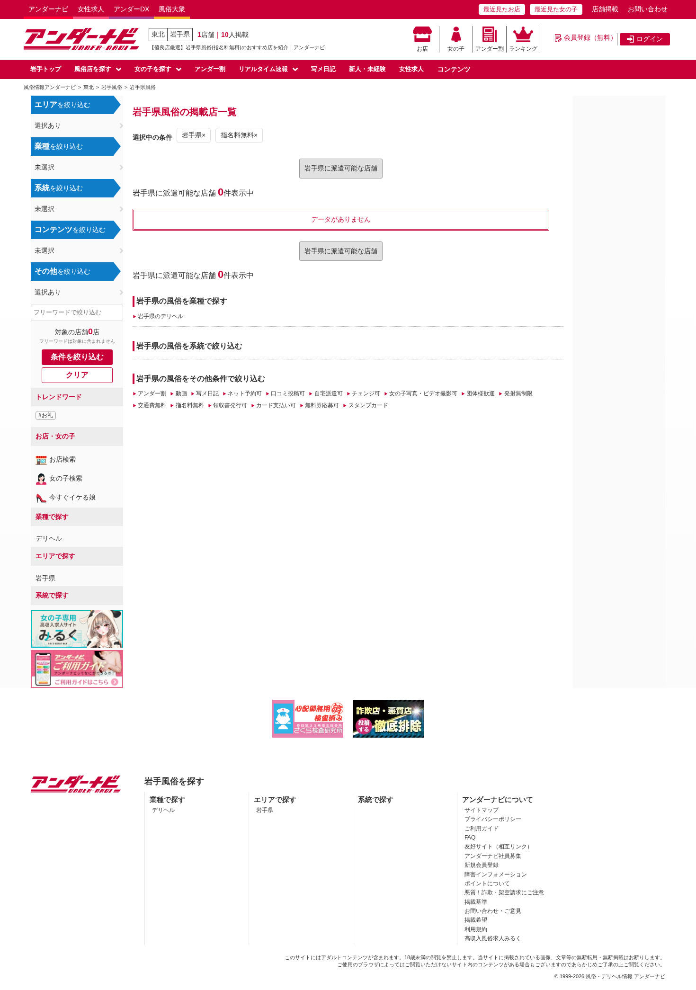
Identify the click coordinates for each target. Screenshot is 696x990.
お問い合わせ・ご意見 (492, 911)
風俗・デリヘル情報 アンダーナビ (625, 976)
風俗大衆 (172, 9)
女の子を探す (152, 68)
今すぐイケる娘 (72, 497)
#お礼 (45, 415)
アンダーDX (131, 9)
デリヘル (49, 538)
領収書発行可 (230, 405)
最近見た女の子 (556, 9)
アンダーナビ (48, 9)
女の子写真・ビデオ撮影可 (423, 393)
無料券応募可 (322, 405)
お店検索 (62, 459)
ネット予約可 (245, 393)
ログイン (649, 39)
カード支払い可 (276, 405)
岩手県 (180, 34)
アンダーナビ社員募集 (492, 856)
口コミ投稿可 (288, 393)
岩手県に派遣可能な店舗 (340, 168)
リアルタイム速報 (263, 68)
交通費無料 (152, 405)
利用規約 (475, 929)
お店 (422, 48)
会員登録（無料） (590, 37)
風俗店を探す (92, 68)
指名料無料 (190, 405)
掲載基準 (475, 902)
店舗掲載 (605, 9)
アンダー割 (489, 48)
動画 (181, 393)
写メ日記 (323, 68)
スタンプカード (368, 405)
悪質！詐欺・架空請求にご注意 (504, 892)
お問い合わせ (648, 9)
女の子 (455, 48)
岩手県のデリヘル (160, 316)
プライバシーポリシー (492, 819)
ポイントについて (487, 883)
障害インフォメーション (495, 874)
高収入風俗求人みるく (492, 938)
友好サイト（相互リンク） (498, 846)
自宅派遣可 (328, 393)
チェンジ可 (366, 393)
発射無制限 (518, 393)
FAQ (469, 837)
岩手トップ (45, 68)
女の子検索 (65, 478)
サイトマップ (481, 810)
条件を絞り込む (77, 357)
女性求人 (91, 9)
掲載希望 (475, 920)
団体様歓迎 (480, 393)
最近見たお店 (501, 9)
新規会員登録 (481, 865)
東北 (158, 34)
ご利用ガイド (481, 828)
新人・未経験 (367, 68)
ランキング (523, 48)
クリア (77, 375)
